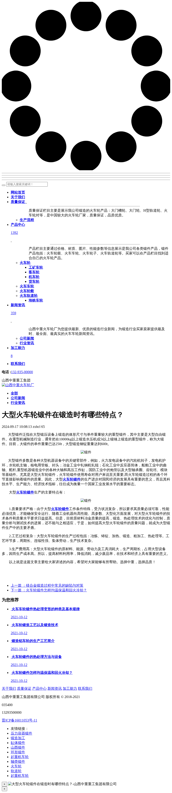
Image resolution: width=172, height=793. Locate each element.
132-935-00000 (22, 372)
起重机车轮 (20, 757)
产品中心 (39, 688)
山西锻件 (18, 747)
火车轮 (16, 766)
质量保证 (24, 688)
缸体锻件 (18, 743)
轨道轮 (16, 771)
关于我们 (9, 688)
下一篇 (49, 590)
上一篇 (47, 585)
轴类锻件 (18, 761)
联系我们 (85, 688)
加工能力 (70, 688)
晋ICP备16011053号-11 (19, 720)
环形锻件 (18, 752)
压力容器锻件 (21, 733)
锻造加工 (18, 738)
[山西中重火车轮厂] (18, 385)
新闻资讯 (54, 688)
